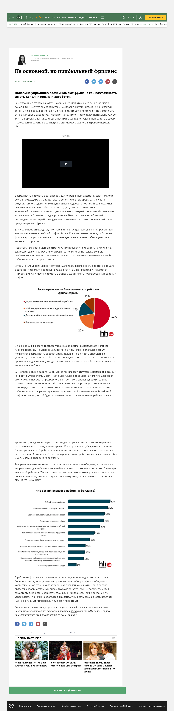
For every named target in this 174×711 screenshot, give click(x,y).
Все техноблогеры (95, 706)
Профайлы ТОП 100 (111, 24)
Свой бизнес (27, 24)
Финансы (53, 24)
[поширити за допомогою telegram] (100, 81)
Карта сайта (25, 706)
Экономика (40, 24)
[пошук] (124, 17)
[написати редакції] (107, 81)
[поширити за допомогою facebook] (87, 81)
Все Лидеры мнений (71, 706)
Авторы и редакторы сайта (152, 706)
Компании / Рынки (68, 24)
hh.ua (18, 126)
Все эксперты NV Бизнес (121, 706)
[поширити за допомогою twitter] (93, 81)
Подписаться (155, 17)
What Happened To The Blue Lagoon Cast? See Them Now (31, 664)
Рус (130, 17)
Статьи (126, 24)
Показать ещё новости (67, 690)
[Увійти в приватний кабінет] (140, 17)
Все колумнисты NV (46, 706)
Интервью (136, 24)
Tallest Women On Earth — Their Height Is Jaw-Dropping (65, 664)
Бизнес (13, 24)
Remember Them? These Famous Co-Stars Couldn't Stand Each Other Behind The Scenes (99, 667)
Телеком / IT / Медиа (90, 24)
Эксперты (148, 24)
